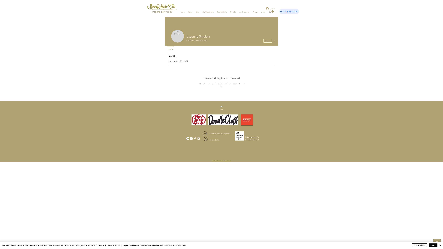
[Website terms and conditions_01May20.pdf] (204, 133)
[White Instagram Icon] (198, 138)
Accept (433, 245)
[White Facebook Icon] (194, 138)
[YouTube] (187, 138)
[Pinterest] (191, 138)
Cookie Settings (419, 245)
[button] (244, 12)
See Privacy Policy (179, 245)
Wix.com (228, 161)
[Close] (440, 245)
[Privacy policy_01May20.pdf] (205, 139)
